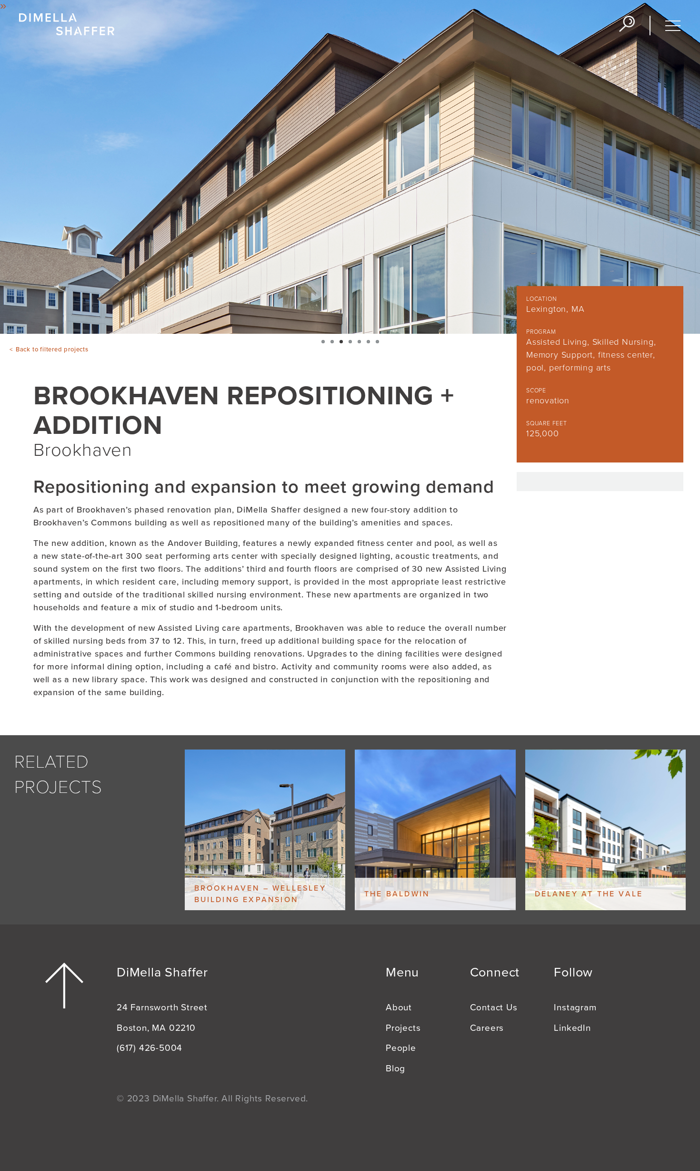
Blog (395, 1068)
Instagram (575, 1007)
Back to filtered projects (52, 349)
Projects (403, 1028)
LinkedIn (572, 1028)
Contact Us (494, 1007)
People (401, 1048)
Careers (487, 1028)
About (399, 1007)
